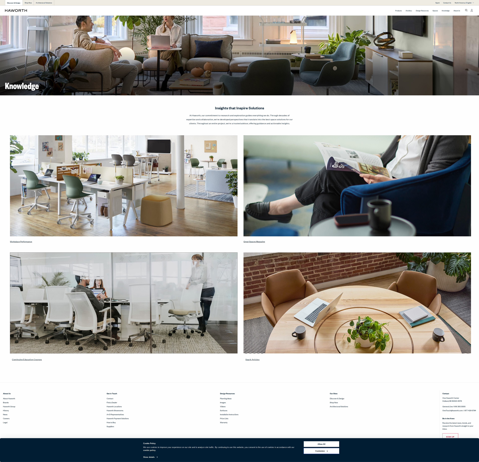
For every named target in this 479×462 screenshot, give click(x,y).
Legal (5, 422)
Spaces (435, 10)
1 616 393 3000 (459, 406)
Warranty (223, 422)
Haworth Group (9, 406)
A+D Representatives (115, 414)
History (6, 410)
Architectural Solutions (44, 2)
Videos (223, 406)
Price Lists (224, 418)
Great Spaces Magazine (254, 241)
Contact (110, 398)
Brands (6, 402)
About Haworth (9, 398)
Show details (149, 457)
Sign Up (450, 436)
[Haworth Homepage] (52, 10)
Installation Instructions (229, 414)
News (5, 414)
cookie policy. (149, 450)
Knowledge (446, 10)
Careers (6, 418)
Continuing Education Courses (27, 359)
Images (223, 402)
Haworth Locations (114, 406)
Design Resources (422, 10)
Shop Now (28, 2)
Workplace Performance (21, 241)
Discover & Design (337, 398)
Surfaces (223, 410)
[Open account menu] (472, 10)
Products (398, 10)
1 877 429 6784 (470, 410)
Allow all (321, 444)
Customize (320, 451)
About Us (457, 10)
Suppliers (110, 426)
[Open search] (466, 10)
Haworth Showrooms (115, 410)
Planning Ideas (226, 398)
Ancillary (409, 10)
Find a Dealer (112, 402)
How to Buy (111, 422)
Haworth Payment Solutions (118, 418)
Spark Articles (252, 359)
